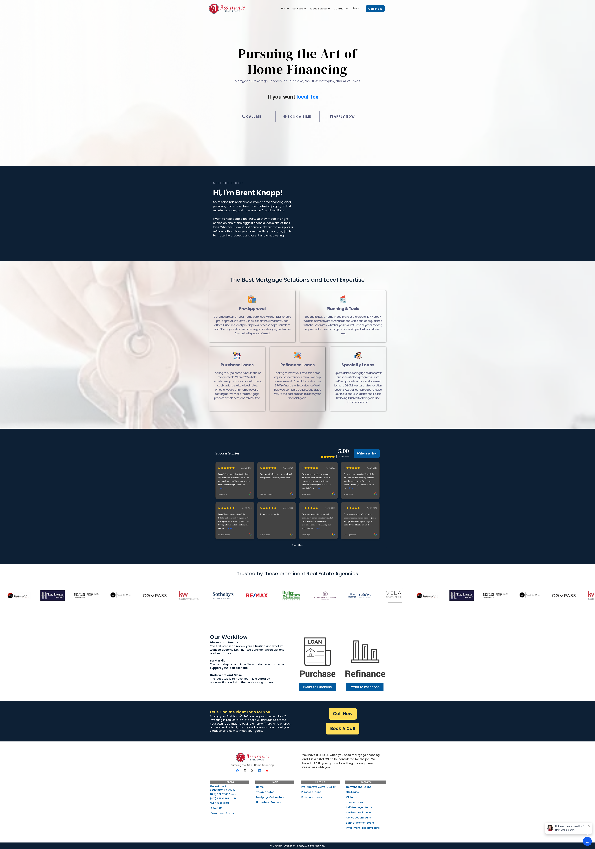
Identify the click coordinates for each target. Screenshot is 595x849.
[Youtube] (267, 770)
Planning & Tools (342, 308)
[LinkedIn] (259, 770)
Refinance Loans (297, 365)
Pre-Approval (252, 308)
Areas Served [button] (318, 8)
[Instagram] (245, 770)
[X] (252, 770)
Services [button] (298, 8)
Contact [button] (339, 8)
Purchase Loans (237, 365)
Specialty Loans (358, 365)
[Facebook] (237, 770)
